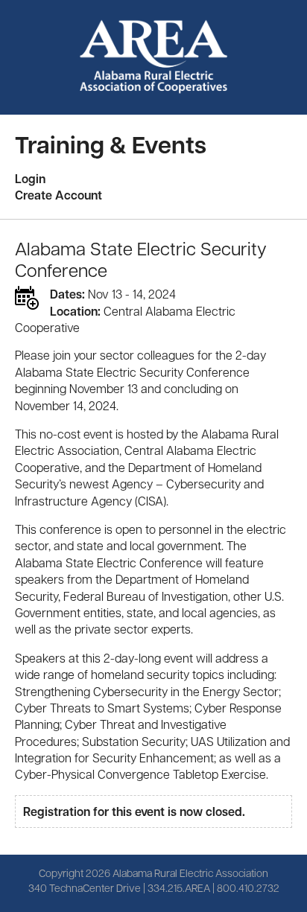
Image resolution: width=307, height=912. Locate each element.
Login (30, 178)
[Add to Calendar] (27, 298)
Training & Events (110, 144)
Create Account (58, 195)
